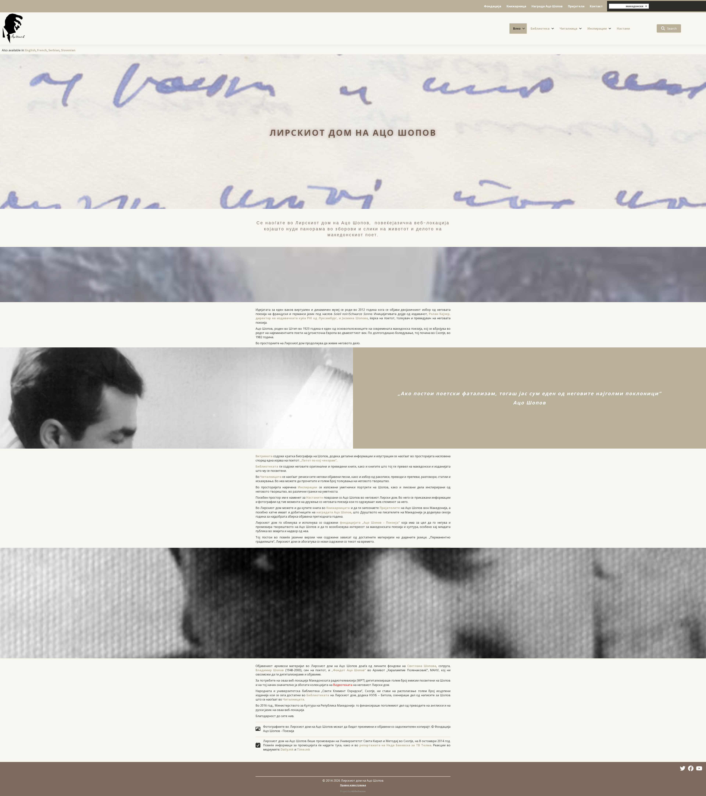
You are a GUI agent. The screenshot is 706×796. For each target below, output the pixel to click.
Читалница (568, 28)
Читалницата (270, 477)
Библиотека (540, 28)
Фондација (492, 6)
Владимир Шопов (270, 670)
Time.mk (303, 749)
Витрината (264, 456)
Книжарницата (338, 508)
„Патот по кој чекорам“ (318, 460)
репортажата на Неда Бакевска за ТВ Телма (395, 745)
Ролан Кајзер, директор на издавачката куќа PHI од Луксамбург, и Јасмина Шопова (353, 316)
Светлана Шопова (421, 666)
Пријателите (390, 508)
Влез (516, 28)
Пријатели (576, 6)
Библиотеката (267, 466)
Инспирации (597, 28)
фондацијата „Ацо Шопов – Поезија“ (370, 523)
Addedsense (358, 791)
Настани (623, 28)
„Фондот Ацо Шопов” (348, 670)
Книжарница (516, 6)
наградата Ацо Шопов (333, 512)
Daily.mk (287, 749)
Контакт (596, 6)
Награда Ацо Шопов (547, 6)
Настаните (314, 498)
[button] (523, 28)
